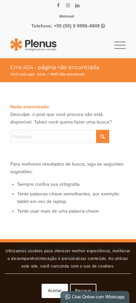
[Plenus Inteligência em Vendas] (56, 44)
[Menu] (117, 44)
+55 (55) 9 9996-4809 (79, 25)
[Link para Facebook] (58, 5)
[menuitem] (66, 16)
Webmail (66, 16)
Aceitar (55, 290)
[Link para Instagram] (68, 5)
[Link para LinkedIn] (77, 5)
